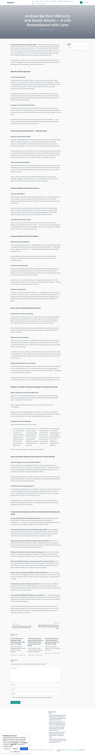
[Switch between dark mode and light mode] (83, 2)
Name (13, 684)
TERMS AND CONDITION (63, 1)
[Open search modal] (85, 2)
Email (13, 689)
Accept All (24, 749)
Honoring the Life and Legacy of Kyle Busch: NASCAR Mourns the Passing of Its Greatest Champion (57, 723)
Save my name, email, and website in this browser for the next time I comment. (33, 697)
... (15, 652)
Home (33, 1)
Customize (7, 749)
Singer (71, 1)
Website (13, 693)
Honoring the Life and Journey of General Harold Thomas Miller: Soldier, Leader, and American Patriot (35, 642)
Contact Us (47, 1)
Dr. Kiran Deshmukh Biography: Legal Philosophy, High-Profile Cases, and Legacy (57, 728)
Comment (14, 668)
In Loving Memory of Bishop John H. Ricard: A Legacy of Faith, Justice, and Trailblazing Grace (58, 740)
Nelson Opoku (44, 29)
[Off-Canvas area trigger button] (87, 2)
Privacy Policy (54, 1)
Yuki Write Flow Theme (71, 750)
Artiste (33, 3)
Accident (41, 1)
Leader (43, 3)
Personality (38, 3)
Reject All (15, 749)
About (37, 1)
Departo (10, 2)
